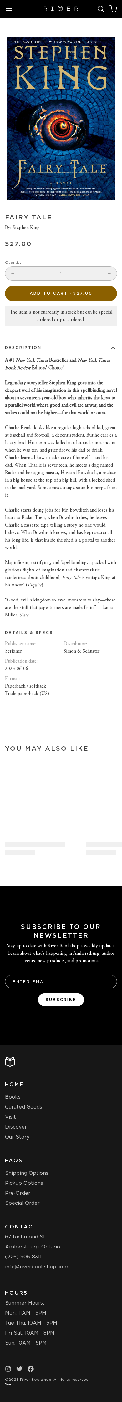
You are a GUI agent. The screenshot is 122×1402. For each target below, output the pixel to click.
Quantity (13, 262)
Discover (16, 1127)
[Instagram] (8, 1369)
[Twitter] (19, 1369)
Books (13, 1097)
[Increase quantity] (109, 273)
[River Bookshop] (61, 8)
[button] (61, 293)
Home (14, 1084)
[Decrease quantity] (12, 273)
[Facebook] (31, 1369)
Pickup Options (24, 1183)
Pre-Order (17, 1193)
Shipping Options (26, 1173)
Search (10, 1384)
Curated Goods (23, 1107)
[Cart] (113, 8)
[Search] (100, 8)
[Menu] (11, 8)
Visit (10, 1117)
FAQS (14, 1161)
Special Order (22, 1203)
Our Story (17, 1137)
